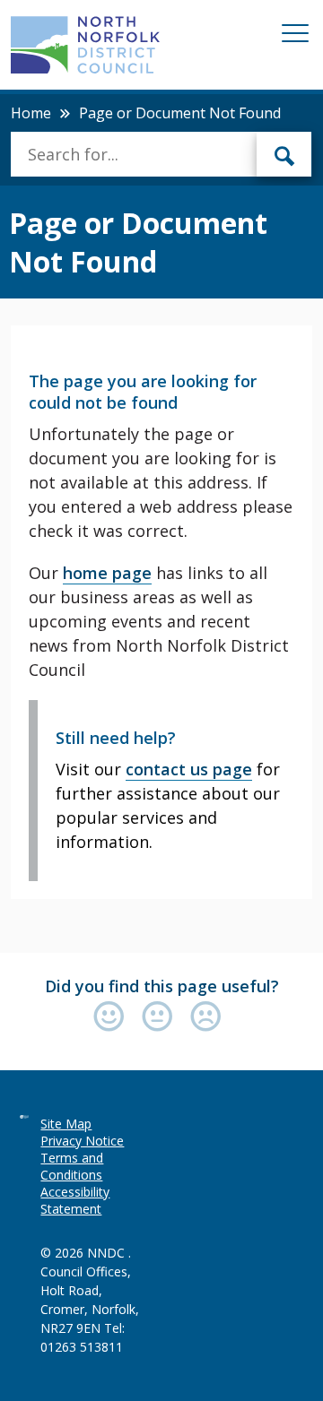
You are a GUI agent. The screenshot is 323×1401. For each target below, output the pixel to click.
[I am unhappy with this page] (206, 1018)
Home (31, 113)
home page (107, 573)
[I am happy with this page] (113, 1018)
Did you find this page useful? (162, 986)
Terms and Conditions (71, 1166)
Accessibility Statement (74, 1200)
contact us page (189, 769)
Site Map (66, 1123)
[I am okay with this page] (161, 1018)
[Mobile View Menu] (295, 36)
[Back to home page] (85, 45)
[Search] (284, 154)
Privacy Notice (82, 1140)
